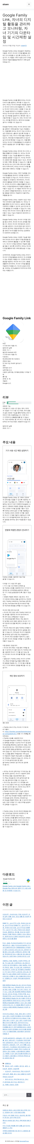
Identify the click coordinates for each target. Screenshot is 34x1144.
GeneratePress (24, 1141)
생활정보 (8, 1063)
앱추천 (10, 1069)
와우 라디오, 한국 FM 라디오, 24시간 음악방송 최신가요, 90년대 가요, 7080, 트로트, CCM (15, 1081)
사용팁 (16, 1066)
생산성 (21, 1066)
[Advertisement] (17, 82)
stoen (6, 4)
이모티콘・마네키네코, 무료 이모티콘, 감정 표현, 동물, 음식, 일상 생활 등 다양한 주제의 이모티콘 (17, 917)
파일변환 (16, 1069)
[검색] (28, 1095)
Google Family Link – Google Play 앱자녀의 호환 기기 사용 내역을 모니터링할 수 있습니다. (17, 888)
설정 (26, 1066)
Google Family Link (9, 886)
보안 (11, 1066)
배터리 (7, 1066)
